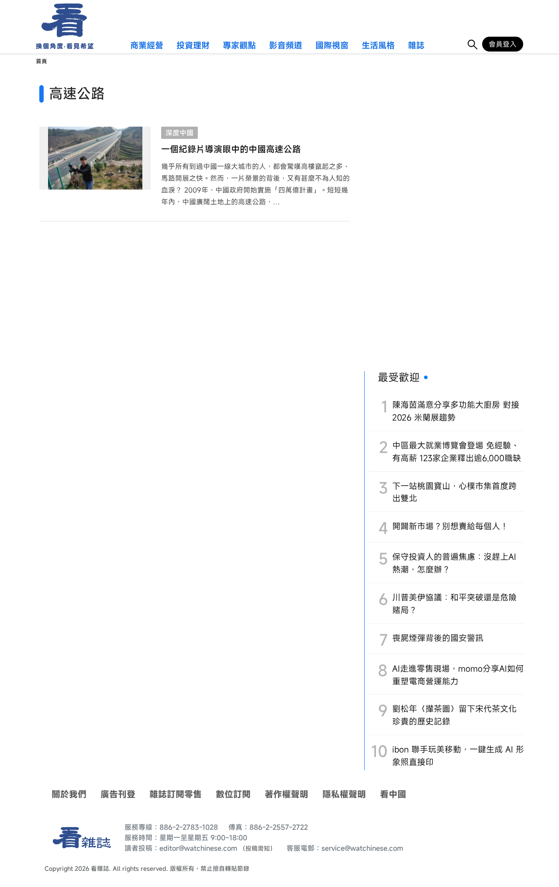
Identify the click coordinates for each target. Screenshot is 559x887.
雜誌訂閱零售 (175, 794)
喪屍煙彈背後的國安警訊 (437, 637)
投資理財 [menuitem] (193, 46)
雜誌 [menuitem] (416, 46)
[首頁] (61, 20)
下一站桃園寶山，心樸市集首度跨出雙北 (454, 492)
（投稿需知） (257, 848)
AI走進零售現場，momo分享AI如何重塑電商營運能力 (458, 675)
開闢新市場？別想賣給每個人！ (450, 526)
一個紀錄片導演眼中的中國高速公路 (231, 149)
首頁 (41, 61)
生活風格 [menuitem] (378, 46)
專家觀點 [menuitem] (239, 46)
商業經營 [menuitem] (146, 46)
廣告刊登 (117, 794)
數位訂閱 (233, 794)
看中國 (393, 794)
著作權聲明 (286, 794)
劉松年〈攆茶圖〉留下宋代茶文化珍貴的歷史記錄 (454, 715)
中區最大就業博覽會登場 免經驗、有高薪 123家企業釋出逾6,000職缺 (456, 451)
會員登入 (503, 44)
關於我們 (69, 794)
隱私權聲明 (344, 794)
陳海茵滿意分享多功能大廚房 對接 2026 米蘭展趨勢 (455, 411)
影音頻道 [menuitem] (285, 46)
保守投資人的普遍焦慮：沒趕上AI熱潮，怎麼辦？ (454, 563)
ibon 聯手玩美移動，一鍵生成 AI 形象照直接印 (458, 755)
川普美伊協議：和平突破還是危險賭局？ (454, 603)
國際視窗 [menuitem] (332, 46)
